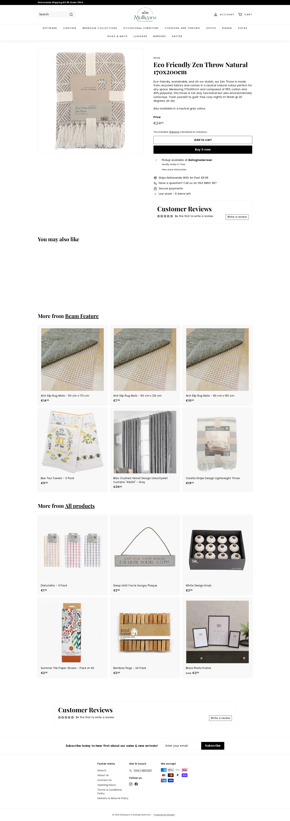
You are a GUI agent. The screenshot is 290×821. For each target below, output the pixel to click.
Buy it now (203, 150)
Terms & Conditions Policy (109, 791)
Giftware (50, 28)
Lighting (70, 28)
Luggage (140, 36)
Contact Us (104, 780)
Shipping (174, 131)
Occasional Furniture (141, 28)
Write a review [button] (237, 217)
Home (156, 57)
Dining (227, 28)
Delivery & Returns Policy (113, 798)
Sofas (243, 28)
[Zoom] (90, 101)
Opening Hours (106, 785)
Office (211, 28)
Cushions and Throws (182, 28)
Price (157, 117)
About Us (103, 775)
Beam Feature (82, 315)
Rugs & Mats (118, 36)
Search (101, 770)
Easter (177, 36)
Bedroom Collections (100, 28)
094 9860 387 (207, 183)
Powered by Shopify (164, 814)
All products (80, 505)
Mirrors (159, 36)
